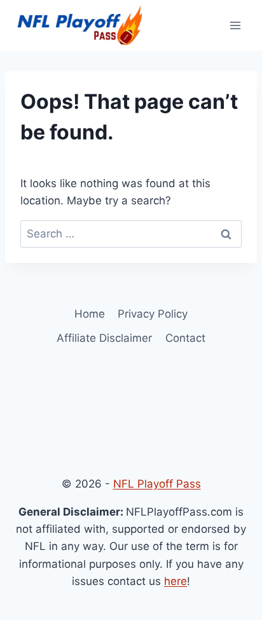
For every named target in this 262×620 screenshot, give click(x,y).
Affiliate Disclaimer (104, 338)
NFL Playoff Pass (157, 483)
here (175, 581)
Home (89, 313)
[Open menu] (235, 25)
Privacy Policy (153, 313)
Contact (185, 338)
